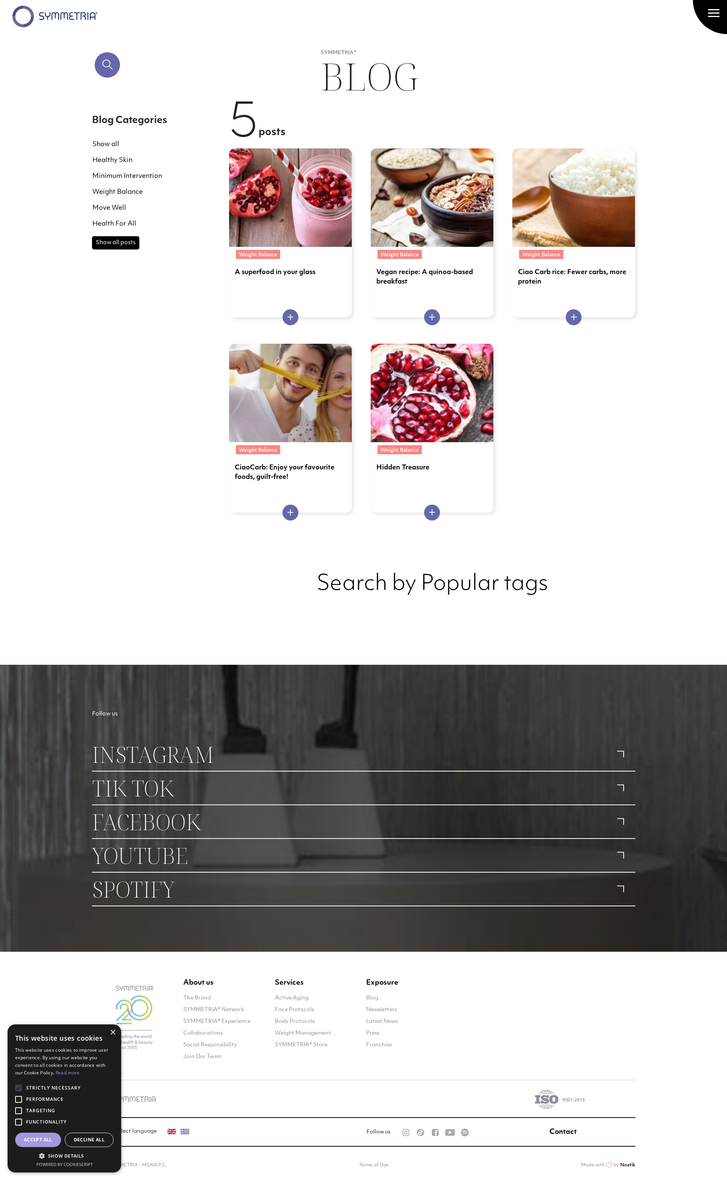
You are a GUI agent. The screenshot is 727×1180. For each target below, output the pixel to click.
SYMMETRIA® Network (213, 1010)
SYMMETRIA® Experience (217, 1021)
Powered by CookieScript (64, 1164)
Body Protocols (295, 1021)
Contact (563, 1132)
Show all (105, 144)
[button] (64, 1156)
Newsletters (381, 1010)
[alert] (64, 1098)
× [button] (112, 1032)
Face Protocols (294, 1010)
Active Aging (292, 998)
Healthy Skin (112, 160)
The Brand (197, 998)
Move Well (109, 208)
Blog (372, 998)
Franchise (379, 1045)
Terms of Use (373, 1165)
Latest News (382, 1021)
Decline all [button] (89, 1139)
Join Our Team (202, 1057)
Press (372, 1033)
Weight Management (303, 1033)
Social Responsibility (210, 1045)
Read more (68, 1072)
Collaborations (203, 1033)
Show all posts (116, 243)
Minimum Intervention (127, 176)
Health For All (114, 224)
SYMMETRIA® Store (301, 1045)
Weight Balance (117, 192)
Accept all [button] (38, 1139)
